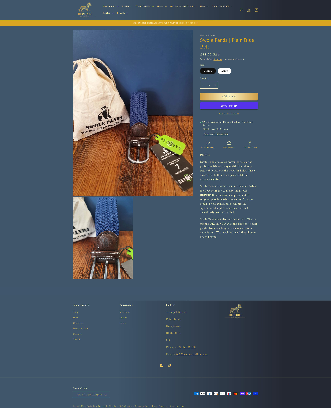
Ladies (123, 318)
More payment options (229, 113)
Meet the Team (81, 329)
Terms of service (159, 406)
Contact (77, 334)
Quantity (204, 78)
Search (77, 340)
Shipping (217, 59)
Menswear (125, 312)
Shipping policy (177, 406)
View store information (215, 134)
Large (224, 71)
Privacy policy (141, 406)
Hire (75, 318)
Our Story (78, 323)
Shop (75, 312)
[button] (110, 6)
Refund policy (125, 406)
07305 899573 (186, 347)
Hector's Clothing (89, 406)
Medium (208, 71)
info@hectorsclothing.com (192, 354)
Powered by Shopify (107, 406)
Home (123, 323)
